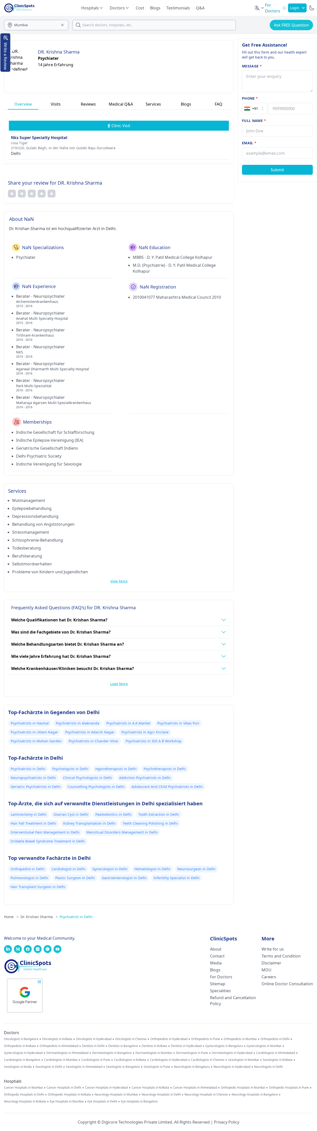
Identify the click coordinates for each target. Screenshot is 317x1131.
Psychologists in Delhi (70, 768)
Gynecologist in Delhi (110, 869)
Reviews (88, 104)
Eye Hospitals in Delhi (102, 1101)
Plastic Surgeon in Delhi (75, 877)
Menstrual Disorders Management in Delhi (122, 832)
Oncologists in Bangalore (21, 1039)
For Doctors (221, 977)
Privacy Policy (226, 1122)
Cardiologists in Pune (95, 1060)
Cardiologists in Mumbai (61, 1060)
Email (249, 143)
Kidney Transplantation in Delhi (89, 823)
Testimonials (178, 8)
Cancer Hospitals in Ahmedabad (195, 1088)
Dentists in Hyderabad (186, 1046)
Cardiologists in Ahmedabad (275, 1053)
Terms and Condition (281, 956)
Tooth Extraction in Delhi (158, 814)
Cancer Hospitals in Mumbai (23, 1088)
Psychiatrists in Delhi (28, 768)
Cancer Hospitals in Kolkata (150, 1088)
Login (294, 7)
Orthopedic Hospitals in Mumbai (243, 1088)
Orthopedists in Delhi (275, 1039)
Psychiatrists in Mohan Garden (36, 741)
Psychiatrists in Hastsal (30, 723)
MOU (266, 970)
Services (153, 104)
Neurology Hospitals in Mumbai (116, 1095)
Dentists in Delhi (93, 1046)
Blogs (155, 8)
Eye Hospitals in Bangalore (139, 1101)
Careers (269, 977)
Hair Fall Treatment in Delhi (33, 823)
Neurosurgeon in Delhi (196, 869)
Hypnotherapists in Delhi (116, 768)
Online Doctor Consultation (287, 983)
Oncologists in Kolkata (57, 1039)
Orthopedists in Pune (205, 1039)
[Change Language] (259, 8)
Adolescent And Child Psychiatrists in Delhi (167, 786)
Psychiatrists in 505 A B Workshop (154, 741)
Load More (119, 683)
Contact (217, 956)
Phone (250, 98)
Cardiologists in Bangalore (22, 1060)
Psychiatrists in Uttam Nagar (34, 732)
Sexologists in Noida (18, 1067)
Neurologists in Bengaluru (192, 1067)
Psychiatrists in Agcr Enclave (145, 732)
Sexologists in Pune (157, 1067)
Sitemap (217, 983)
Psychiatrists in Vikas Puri (178, 723)
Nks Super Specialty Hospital (39, 137)
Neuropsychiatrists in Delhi (33, 777)
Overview (23, 104)
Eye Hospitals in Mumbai (67, 1101)
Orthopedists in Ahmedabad (59, 1046)
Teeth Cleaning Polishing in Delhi (150, 823)
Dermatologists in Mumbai (153, 1053)
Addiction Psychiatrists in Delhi (145, 777)
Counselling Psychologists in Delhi (96, 786)
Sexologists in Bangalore (123, 1067)
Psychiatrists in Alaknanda (77, 723)
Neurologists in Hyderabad (231, 1067)
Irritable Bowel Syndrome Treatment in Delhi (48, 841)
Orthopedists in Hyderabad (168, 1039)
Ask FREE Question (291, 25)
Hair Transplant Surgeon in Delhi (38, 886)
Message (252, 66)
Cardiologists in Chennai (207, 1060)
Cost (140, 8)
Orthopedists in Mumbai (240, 1039)
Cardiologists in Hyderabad (168, 1060)
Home (11, 916)
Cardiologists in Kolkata (130, 1060)
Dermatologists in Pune (192, 1053)
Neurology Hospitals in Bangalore (255, 1095)
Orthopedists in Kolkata (20, 1046)
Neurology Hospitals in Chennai (206, 1095)
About (215, 949)
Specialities (220, 990)
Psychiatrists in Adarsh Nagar (89, 732)
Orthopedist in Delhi (28, 869)
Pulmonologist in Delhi (29, 877)
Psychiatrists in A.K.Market (128, 723)
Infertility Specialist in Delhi (177, 877)
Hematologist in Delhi (152, 869)
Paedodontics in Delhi (113, 814)
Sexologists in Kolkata (277, 1060)
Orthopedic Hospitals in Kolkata (69, 1095)
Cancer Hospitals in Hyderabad (106, 1088)
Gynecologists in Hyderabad (23, 1053)
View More (119, 581)
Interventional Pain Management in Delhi (45, 832)
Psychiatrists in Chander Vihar (94, 741)
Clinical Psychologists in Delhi (87, 777)
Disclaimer (271, 963)
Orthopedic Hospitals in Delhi (24, 1095)
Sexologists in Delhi (48, 1067)
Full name (254, 120)
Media (216, 963)
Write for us (273, 949)
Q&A (200, 8)
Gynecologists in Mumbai (264, 1046)
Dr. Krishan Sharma (39, 916)
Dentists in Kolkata (154, 1046)
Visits (56, 104)
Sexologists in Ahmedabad (84, 1067)
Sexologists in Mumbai (243, 1060)
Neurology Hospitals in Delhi (161, 1095)
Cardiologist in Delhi (68, 869)
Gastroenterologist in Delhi (124, 877)
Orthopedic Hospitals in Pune (289, 1088)
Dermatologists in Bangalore (112, 1053)
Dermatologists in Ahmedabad (67, 1053)
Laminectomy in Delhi (29, 814)
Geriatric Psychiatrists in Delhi (36, 786)
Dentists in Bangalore (123, 1046)
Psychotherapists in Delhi (165, 768)
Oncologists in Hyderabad (93, 1039)
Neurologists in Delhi (268, 1067)
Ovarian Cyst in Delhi (70, 814)
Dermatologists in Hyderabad (232, 1053)
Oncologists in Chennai (131, 1039)
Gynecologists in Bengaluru (224, 1046)
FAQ (218, 104)
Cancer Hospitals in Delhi (64, 1088)
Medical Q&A (121, 104)
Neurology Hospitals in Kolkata (25, 1101)
